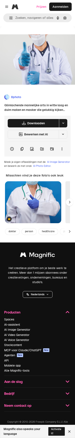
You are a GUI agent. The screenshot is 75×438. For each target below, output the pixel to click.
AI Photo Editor (42, 166)
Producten (12, 312)
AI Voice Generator (16, 340)
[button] (37, 294)
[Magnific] (37, 256)
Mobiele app (12, 365)
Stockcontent (13, 345)
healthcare (48, 231)
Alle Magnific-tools (16, 370)
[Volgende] (69, 202)
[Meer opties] (62, 149)
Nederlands (37, 294)
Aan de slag (13, 381)
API (6, 360)
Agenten (13, 355)
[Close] (69, 431)
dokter (12, 231)
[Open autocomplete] (9, 17)
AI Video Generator (16, 335)
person (29, 231)
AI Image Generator (58, 162)
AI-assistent (12, 325)
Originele (27, 36)
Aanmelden (60, 7)
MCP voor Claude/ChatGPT (26, 350)
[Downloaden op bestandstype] (63, 123)
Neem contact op (17, 405)
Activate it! (56, 431)
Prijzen (41, 7)
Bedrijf (9, 393)
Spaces (9, 319)
